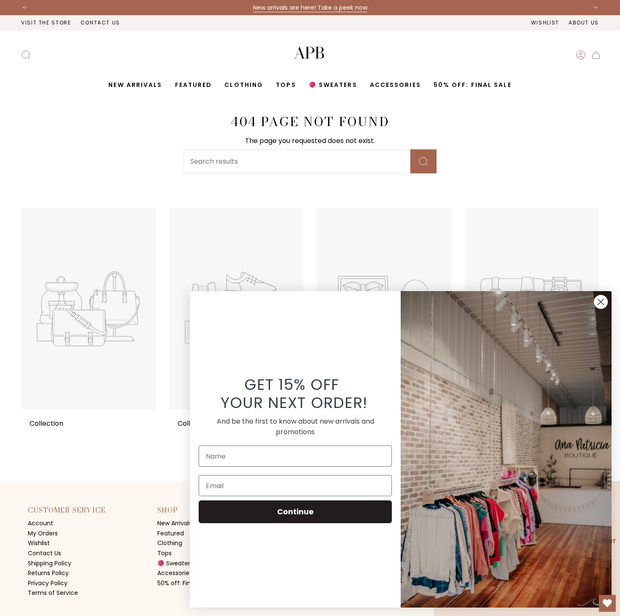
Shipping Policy (49, 563)
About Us (584, 22)
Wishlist (545, 22)
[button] (193, 85)
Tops (164, 553)
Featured (170, 533)
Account (40, 523)
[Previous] (25, 7)
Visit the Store (46, 22)
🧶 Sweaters (175, 563)
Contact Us (100, 22)
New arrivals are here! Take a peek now (310, 7)
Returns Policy (48, 573)
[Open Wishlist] (607, 603)
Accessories (174, 573)
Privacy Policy (47, 583)
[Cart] (596, 55)
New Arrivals (174, 523)
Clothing (169, 543)
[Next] (595, 7)
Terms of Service (53, 593)
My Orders (43, 533)
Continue (295, 511)
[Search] (423, 161)
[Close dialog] (600, 301)
